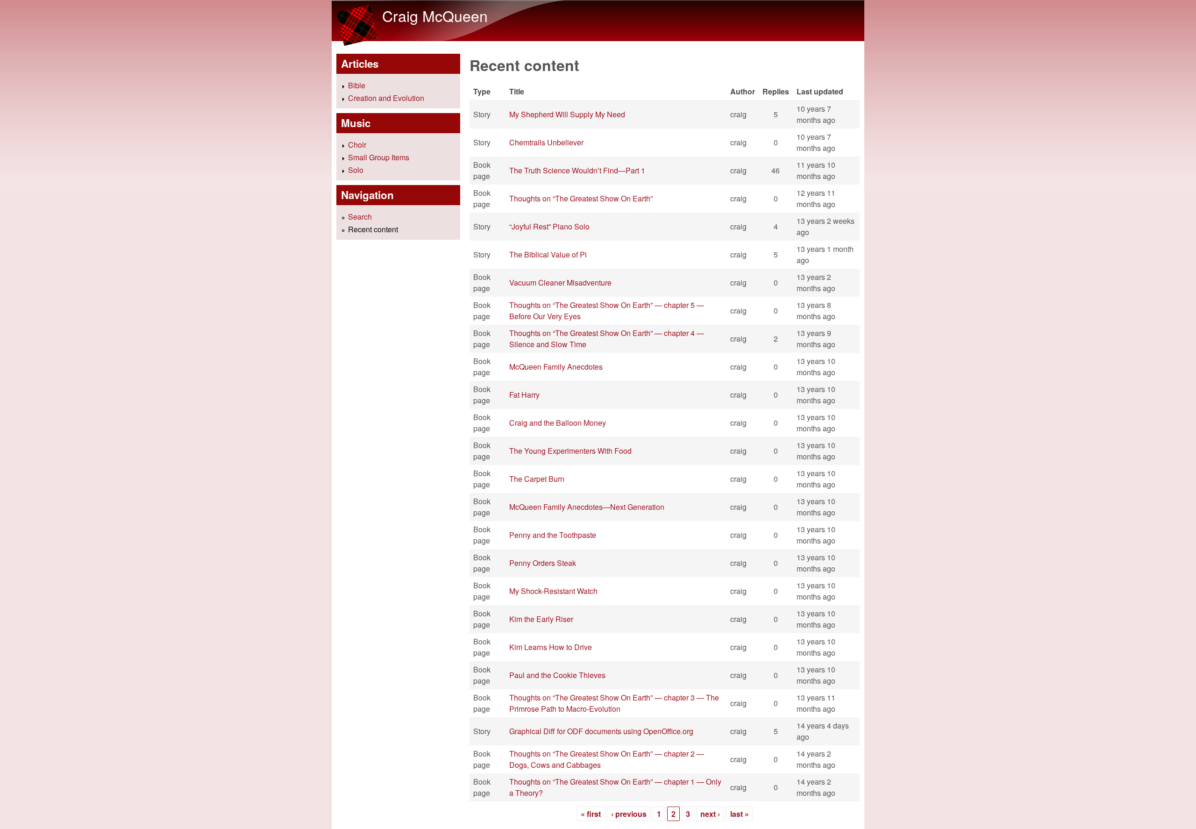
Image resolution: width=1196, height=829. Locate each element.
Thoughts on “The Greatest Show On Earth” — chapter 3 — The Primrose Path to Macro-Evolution (614, 703)
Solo (355, 169)
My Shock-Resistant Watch (553, 591)
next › (710, 813)
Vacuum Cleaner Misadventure (560, 282)
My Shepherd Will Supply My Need (567, 114)
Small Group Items (378, 157)
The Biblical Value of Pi (548, 254)
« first (591, 813)
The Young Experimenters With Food (570, 450)
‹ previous (629, 813)
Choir (357, 144)
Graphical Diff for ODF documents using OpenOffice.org (601, 731)
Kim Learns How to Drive (550, 647)
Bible (356, 85)
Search (360, 216)
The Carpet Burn (536, 478)
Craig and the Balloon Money (557, 422)
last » (739, 813)
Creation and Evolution (386, 98)
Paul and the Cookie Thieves (557, 675)
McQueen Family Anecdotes (556, 366)
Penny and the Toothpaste (552, 534)
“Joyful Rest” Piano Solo (549, 226)
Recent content (373, 229)
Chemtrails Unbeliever (546, 142)
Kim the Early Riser (541, 619)
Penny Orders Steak (542, 562)
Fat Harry (524, 394)
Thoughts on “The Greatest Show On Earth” (581, 198)
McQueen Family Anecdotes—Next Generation (586, 506)
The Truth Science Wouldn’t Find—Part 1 (577, 170)
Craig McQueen (435, 15)
